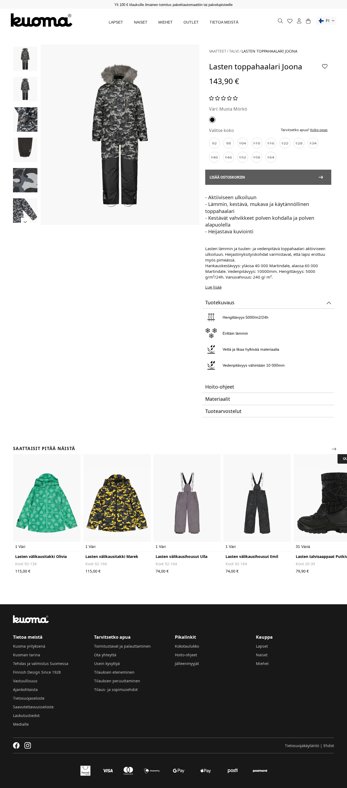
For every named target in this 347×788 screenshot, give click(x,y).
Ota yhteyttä (105, 654)
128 (299, 143)
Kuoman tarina (26, 654)
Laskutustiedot (26, 715)
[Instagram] (27, 745)
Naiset (140, 22)
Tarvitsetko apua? (304, 129)
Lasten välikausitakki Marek (111, 556)
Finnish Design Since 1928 (37, 672)
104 (242, 143)
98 (228, 143)
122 (284, 143)
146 (228, 157)
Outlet (191, 22)
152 (242, 157)
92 (214, 143)
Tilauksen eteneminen (114, 672)
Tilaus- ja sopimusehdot (116, 689)
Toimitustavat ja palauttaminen (122, 646)
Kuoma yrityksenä (29, 646)
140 (214, 157)
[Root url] (41, 20)
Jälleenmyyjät (187, 663)
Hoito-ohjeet (186, 654)
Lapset (116, 22)
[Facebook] (16, 745)
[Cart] (308, 21)
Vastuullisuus (25, 680)
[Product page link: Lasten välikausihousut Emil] (257, 503)
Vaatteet (217, 51)
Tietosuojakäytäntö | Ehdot (309, 745)
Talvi (234, 51)
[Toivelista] (290, 21)
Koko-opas (318, 129)
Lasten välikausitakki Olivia (41, 556)
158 (256, 157)
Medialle (21, 724)
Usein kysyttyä (107, 663)
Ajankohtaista (25, 689)
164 (270, 157)
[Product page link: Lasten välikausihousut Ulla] (187, 503)
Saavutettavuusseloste (33, 706)
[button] (326, 21)
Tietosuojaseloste (28, 698)
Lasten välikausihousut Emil (252, 556)
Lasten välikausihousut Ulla (181, 556)
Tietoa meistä (224, 22)
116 (270, 143)
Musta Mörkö (233, 109)
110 (256, 143)
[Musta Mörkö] (212, 119)
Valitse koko (221, 130)
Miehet (165, 22)
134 (313, 143)
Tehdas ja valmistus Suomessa (40, 663)
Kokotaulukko (187, 646)
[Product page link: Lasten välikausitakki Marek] (117, 503)
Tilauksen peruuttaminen (117, 680)
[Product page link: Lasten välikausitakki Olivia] (47, 503)
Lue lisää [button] (213, 287)
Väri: (213, 109)
